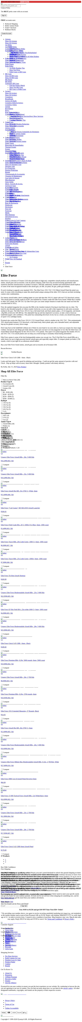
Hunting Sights (14, 114)
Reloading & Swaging (12, 195)
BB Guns (8, 74)
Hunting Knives (14, 230)
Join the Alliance (10, 983)
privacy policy (68, 988)
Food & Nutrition (11, 226)
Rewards (8, 947)
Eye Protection (10, 168)
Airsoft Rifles (13, 247)
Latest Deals (13, 234)
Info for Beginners (33, 132)
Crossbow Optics (11, 105)
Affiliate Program (11, 977)
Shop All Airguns (11, 41)
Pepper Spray (13, 232)
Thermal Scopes (10, 147)
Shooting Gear (10, 161)
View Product (21, 367)
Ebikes (7, 220)
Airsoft (7, 245)
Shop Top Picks (14, 70)
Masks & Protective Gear (17, 253)
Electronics (9, 207)
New (6, 249)
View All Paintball (15, 259)
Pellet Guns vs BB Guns (17, 72)
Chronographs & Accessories (15, 174)
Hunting (8, 218)
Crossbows (9, 97)
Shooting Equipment (16, 136)
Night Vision (9, 143)
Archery (8, 91)
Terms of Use (9, 1004)
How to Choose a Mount (17, 157)
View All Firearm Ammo (17, 141)
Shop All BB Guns (11, 76)
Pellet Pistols (9, 64)
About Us (8, 973)
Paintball (8, 247)
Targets (7, 107)
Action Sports (9, 238)
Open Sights (9, 182)
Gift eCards (9, 949)
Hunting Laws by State (13, 960)
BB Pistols (8, 80)
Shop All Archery (11, 93)
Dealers (7, 981)
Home (7, 259)
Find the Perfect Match (17, 56)
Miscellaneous (10, 180)
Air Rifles (8, 45)
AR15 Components (16, 191)
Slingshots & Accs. (11, 217)
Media (7, 213)
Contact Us (9, 939)
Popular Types (10, 51)
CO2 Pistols (13, 49)
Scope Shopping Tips (16, 155)
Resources (8, 253)
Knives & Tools (10, 228)
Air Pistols (8, 47)
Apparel (8, 222)
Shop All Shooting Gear (13, 163)
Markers (12, 249)
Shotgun (12, 137)
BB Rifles (8, 82)
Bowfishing (9, 109)
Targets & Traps (10, 186)
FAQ (7, 943)
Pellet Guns (9, 58)
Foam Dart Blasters (11, 244)
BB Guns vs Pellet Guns (17, 89)
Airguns (8, 39)
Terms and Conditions (54, 919)
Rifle (11, 193)
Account (8, 945)
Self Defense (9, 230)
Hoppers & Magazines (17, 251)
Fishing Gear (9, 224)
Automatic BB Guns (12, 83)
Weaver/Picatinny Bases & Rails (20, 161)
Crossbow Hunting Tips (17, 120)
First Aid (8, 209)
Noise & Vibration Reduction (19, 124)
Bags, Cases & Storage (17, 226)
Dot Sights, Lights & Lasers (14, 153)
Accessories (9, 49)
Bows (7, 110)
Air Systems (13, 257)
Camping (8, 232)
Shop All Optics (10, 139)
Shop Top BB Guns (16, 87)
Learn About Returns (8, 892)
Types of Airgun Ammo (17, 134)
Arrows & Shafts (11, 101)
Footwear (8, 211)
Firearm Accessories (12, 190)
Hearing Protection (11, 170)
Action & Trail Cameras (17, 220)
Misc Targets (13, 188)
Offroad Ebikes (14, 222)
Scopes (7, 149)
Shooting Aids (10, 166)
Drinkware (8, 205)
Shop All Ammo (10, 124)
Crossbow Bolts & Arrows (14, 103)
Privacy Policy (69, 919)
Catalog (7, 964)
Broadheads (9, 99)
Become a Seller (10, 979)
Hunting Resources (15, 236)
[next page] (5, 863)
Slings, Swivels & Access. (14, 184)
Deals (7, 251)
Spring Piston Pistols (16, 51)
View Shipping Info (7, 898)
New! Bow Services (36, 116)
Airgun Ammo (10, 128)
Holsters (8, 193)
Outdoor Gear (10, 197)
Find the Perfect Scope (17, 159)
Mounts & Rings (10, 151)
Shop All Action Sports (13, 240)
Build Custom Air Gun (12, 934)
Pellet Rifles (9, 66)
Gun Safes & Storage (12, 178)
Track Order (9, 930)
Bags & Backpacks (11, 203)
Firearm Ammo (10, 130)
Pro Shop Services (11, 956)
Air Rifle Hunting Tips (17, 68)
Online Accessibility (12, 1008)
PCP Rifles (13, 47)
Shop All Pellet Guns (12, 60)
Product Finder (10, 962)
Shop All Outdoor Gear (13, 199)
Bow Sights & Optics (12, 112)
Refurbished (32, 53)
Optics (7, 137)
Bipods (7, 172)
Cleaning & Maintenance (17, 58)
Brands (7, 255)
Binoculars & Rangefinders (14, 145)
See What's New (15, 55)
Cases (11, 122)
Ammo (7, 122)
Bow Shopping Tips (16, 118)
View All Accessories (16, 126)
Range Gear (9, 188)
